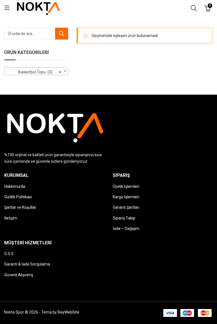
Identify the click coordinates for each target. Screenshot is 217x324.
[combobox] (36, 71)
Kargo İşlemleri (126, 197)
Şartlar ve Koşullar (20, 207)
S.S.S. (9, 253)
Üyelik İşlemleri (126, 186)
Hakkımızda (14, 186)
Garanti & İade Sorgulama (27, 264)
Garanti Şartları (126, 207)
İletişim (10, 218)
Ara (61, 34)
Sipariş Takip (124, 218)
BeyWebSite (68, 312)
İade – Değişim (126, 228)
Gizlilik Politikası (18, 197)
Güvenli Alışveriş (18, 275)
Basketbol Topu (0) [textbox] (34, 72)
